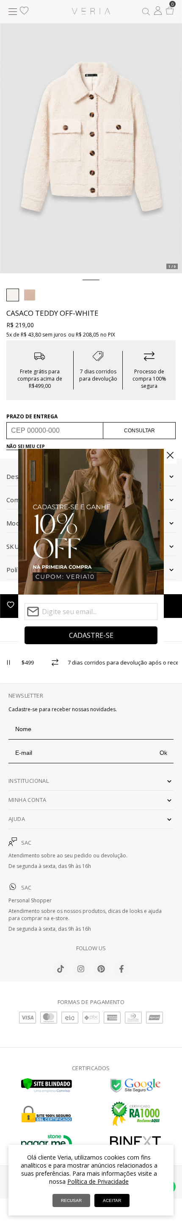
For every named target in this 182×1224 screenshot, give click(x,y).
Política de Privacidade (98, 1181)
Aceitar (112, 1200)
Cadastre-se (91, 635)
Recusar (71, 1200)
